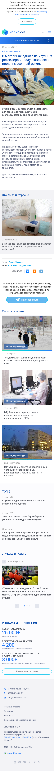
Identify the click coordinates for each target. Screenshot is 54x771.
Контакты (8, 715)
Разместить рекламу (27, 671)
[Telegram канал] (34, 762)
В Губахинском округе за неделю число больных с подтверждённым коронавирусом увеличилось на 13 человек (25, 471)
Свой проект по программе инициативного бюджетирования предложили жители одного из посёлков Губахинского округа (27, 535)
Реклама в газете (12, 707)
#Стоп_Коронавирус (11, 51)
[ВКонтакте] (28, 271)
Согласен (27, 21)
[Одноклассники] (34, 271)
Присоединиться (29, 299)
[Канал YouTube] (19, 762)
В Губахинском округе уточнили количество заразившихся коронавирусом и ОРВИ (21, 415)
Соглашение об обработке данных (20, 720)
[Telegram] (41, 271)
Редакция (8, 711)
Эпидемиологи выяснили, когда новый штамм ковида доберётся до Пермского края (26, 360)
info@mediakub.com (17, 697)
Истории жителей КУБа (27, 40)
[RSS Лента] (39, 762)
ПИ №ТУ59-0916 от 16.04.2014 (17, 737)
